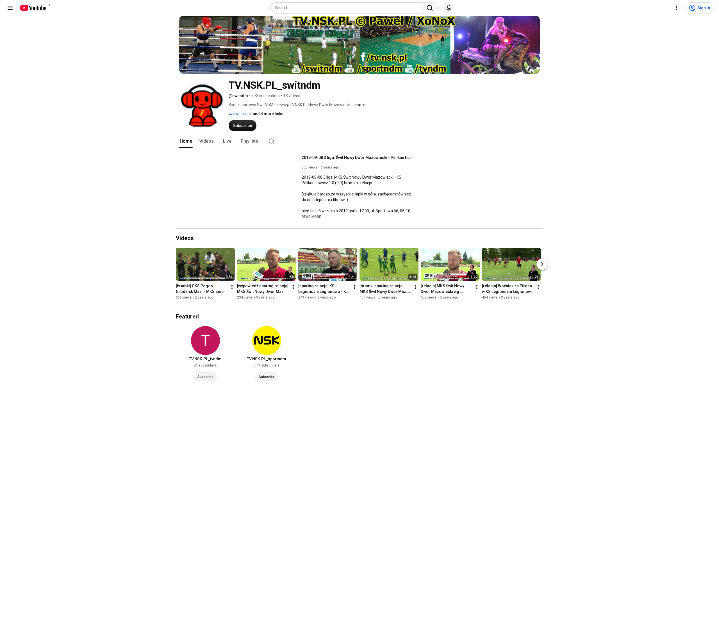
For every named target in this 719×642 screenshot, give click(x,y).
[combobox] (347, 7)
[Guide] (10, 7)
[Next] (542, 264)
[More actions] (232, 287)
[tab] (186, 141)
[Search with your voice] (448, 7)
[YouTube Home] (33, 8)
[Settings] (676, 7)
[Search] (430, 7)
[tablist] (359, 141)
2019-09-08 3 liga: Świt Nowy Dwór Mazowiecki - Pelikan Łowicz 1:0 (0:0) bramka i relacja (358, 157)
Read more (311, 217)
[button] (311, 216)
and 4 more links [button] (268, 113)
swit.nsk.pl (242, 113)
